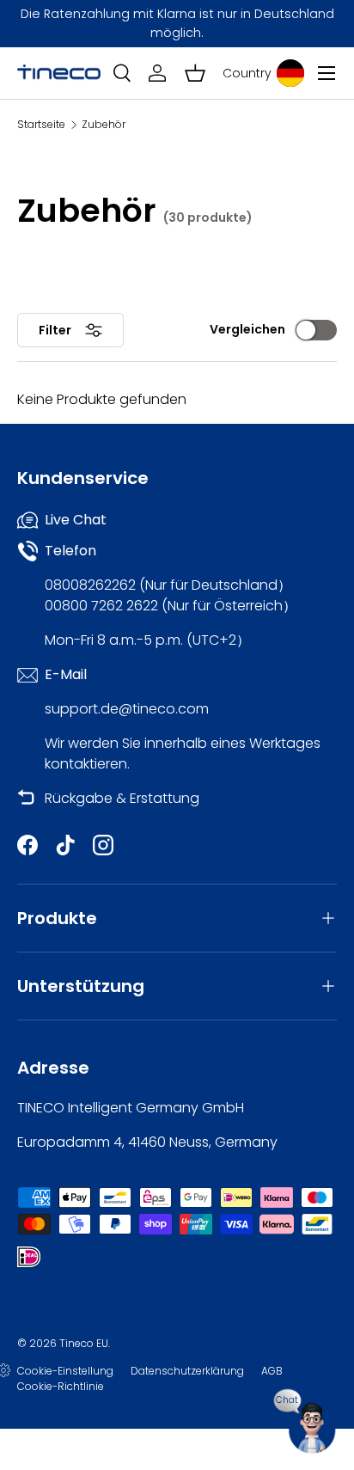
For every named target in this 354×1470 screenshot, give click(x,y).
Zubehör (103, 124)
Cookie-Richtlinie (60, 1386)
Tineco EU (83, 1343)
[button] (195, 73)
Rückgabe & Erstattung (122, 798)
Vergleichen (247, 329)
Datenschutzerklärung (187, 1370)
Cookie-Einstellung (65, 1370)
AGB (272, 1370)
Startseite (41, 124)
